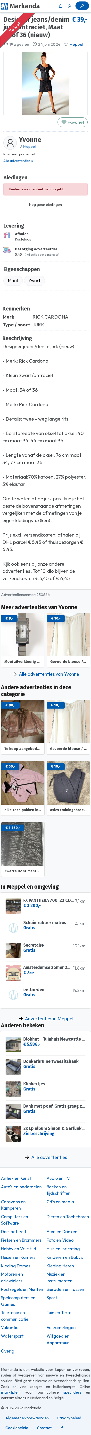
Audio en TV (58, 1178)
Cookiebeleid (16, 1427)
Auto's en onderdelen (21, 1187)
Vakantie (9, 1327)
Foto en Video (60, 1240)
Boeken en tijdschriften (59, 1190)
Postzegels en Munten (22, 1289)
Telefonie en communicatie (14, 1316)
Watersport (12, 1336)
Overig (7, 1351)
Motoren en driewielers (12, 1277)
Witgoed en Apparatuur (58, 1339)
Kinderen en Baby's (65, 1257)
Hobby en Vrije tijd (18, 1248)
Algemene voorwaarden (27, 1418)
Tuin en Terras (60, 1312)
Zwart (34, 280)
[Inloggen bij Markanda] (70, 6)
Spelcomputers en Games (18, 1301)
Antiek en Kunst (16, 1178)
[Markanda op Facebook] (62, 1428)
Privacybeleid (69, 1418)
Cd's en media (60, 1202)
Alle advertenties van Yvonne (49, 674)
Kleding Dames (15, 1266)
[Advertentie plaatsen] (82, 5)
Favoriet (75, 122)
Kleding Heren (60, 1266)
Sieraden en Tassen (65, 1289)
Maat (13, 280)
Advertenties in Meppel (49, 1019)
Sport (52, 1297)
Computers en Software (14, 1220)
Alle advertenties (49, 1157)
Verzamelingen (61, 1327)
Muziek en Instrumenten (60, 1277)
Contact (44, 1427)
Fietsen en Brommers (21, 1240)
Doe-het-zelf (13, 1231)
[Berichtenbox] (60, 6)
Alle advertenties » (18, 160)
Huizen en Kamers (18, 1257)
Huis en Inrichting (63, 1248)
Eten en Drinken (62, 1231)
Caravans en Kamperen (13, 1205)
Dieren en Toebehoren (68, 1216)
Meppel (76, 44)
